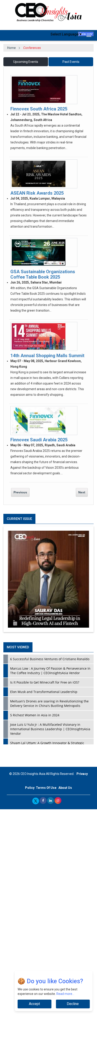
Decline (73, 1004)
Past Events (70, 62)
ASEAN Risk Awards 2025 (37, 193)
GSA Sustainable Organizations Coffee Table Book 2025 (42, 274)
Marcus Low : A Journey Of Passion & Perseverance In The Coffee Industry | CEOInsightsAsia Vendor (50, 670)
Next (81, 492)
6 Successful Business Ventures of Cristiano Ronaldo (49, 659)
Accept (34, 1004)
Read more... (65, 994)
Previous (20, 492)
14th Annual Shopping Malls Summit (47, 355)
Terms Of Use (46, 787)
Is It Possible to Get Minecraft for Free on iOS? (44, 682)
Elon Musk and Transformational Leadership (43, 692)
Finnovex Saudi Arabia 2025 (38, 439)
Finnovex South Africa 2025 (38, 109)
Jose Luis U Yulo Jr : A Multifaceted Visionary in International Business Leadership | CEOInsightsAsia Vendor (50, 729)
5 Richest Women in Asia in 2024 (34, 715)
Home (11, 48)
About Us (65, 787)
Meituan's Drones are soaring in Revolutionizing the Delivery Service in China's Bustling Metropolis (49, 703)
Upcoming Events (25, 62)
